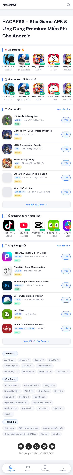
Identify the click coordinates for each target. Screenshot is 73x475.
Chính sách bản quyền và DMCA (20, 434)
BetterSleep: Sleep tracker (28, 295)
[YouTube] (21, 446)
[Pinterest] (52, 446)
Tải (66, 120)
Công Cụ (49, 385)
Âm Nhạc (9, 360)
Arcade (24, 360)
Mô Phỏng (11, 371)
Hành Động (45, 365)
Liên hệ (56, 434)
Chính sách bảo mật (53, 428)
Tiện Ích (58, 408)
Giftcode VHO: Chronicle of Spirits (33, 130)
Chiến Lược (11, 365)
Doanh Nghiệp (12, 391)
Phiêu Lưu (45, 371)
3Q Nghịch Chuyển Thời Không (30, 173)
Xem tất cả (62, 109)
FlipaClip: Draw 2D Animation (29, 267)
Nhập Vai (28, 371)
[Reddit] (44, 446)
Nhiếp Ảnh (10, 408)
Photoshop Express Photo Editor (31, 281)
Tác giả (44, 434)
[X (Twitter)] (36, 446)
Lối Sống (24, 397)
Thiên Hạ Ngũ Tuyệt (24, 159)
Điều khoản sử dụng (28, 428)
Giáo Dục (43, 391)
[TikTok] (28, 446)
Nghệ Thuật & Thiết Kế (16, 402)
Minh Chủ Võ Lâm (23, 188)
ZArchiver (19, 310)
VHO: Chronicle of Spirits (27, 145)
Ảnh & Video (11, 385)
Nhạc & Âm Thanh (42, 402)
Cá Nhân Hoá (31, 385)
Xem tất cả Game (35, 204)
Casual (39, 360)
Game (10, 353)
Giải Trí (29, 391)
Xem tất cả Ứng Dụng (35, 341)
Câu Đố (54, 360)
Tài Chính (43, 408)
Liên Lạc (9, 397)
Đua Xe (28, 365)
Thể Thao (63, 371)
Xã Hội (8, 414)
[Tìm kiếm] (68, 4)
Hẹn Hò (58, 391)
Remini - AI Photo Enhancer (29, 324)
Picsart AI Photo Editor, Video (30, 252)
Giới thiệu (9, 428)
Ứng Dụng (10, 379)
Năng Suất (39, 397)
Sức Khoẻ (27, 408)
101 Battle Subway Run (26, 116)
